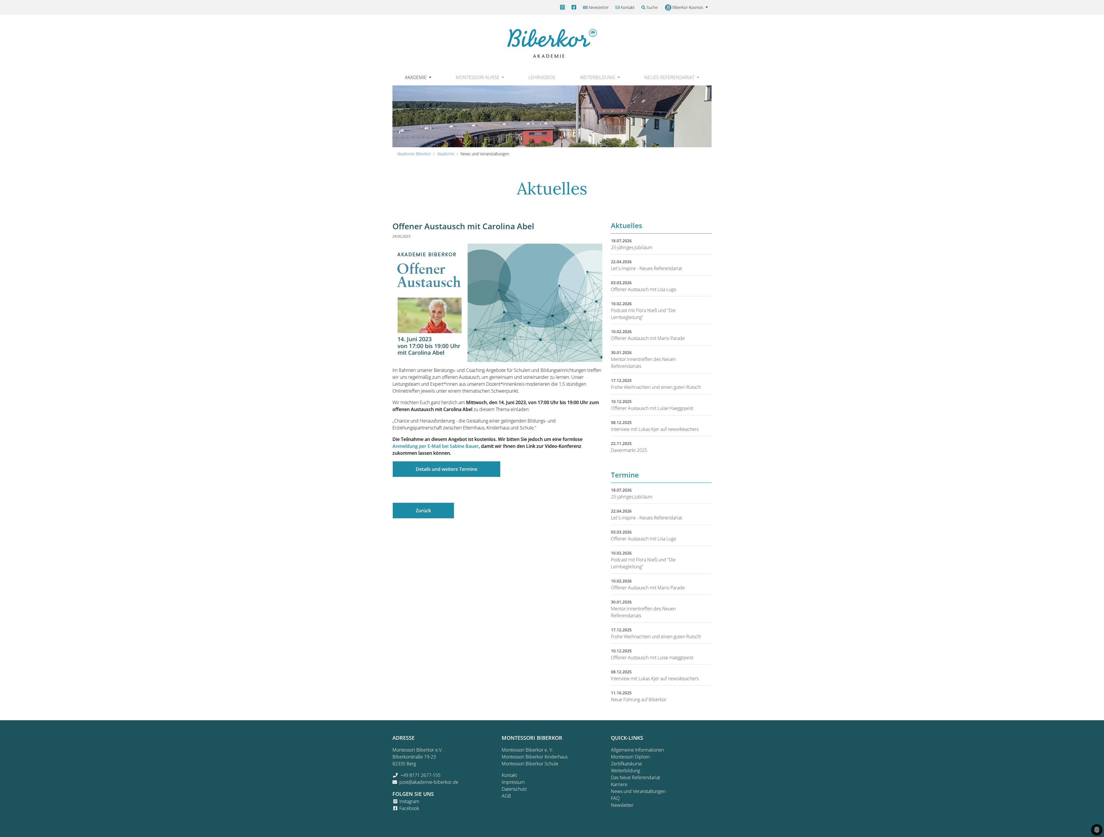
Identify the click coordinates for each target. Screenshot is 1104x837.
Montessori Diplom (630, 757)
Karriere (619, 784)
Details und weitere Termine (446, 469)
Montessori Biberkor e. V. (527, 750)
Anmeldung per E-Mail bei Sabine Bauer (435, 446)
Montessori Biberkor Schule (530, 763)
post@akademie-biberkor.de (428, 782)
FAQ (615, 798)
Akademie (446, 153)
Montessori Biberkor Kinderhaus (535, 757)
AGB (506, 796)
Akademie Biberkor (414, 153)
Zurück (423, 510)
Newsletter (598, 7)
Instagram (409, 801)
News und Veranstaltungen (638, 791)
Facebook (409, 808)
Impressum (513, 782)
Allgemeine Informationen (637, 750)
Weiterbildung (625, 770)
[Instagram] (562, 7)
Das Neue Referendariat (635, 777)
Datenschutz (514, 789)
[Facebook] (574, 7)
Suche (651, 7)
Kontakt (627, 7)
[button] (417, 77)
